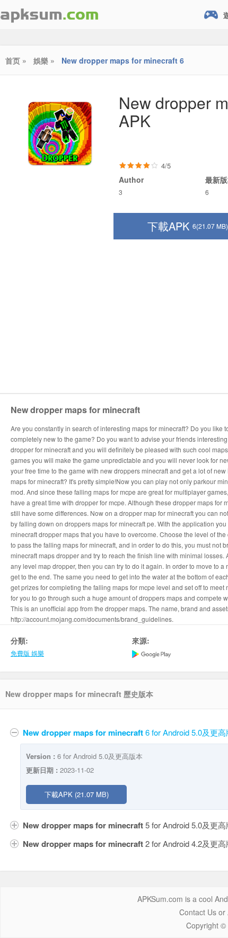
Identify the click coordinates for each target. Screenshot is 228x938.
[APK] (49, 14)
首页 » (16, 60)
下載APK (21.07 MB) (77, 794)
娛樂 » (44, 60)
